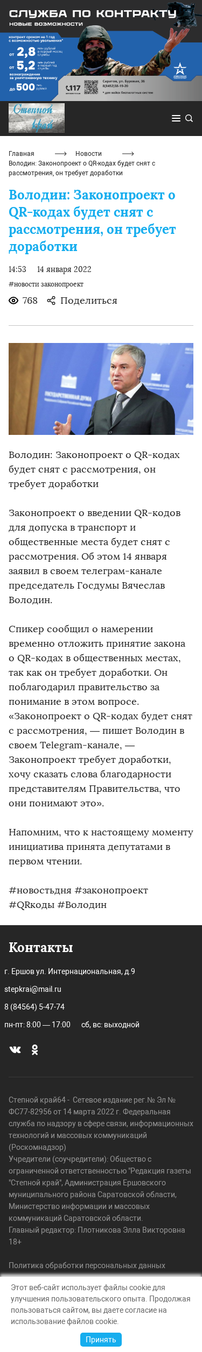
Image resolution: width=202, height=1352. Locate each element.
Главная (21, 154)
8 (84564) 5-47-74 (34, 1007)
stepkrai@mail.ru (32, 989)
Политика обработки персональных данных (87, 1265)
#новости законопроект (46, 284)
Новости (88, 154)
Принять (101, 1339)
